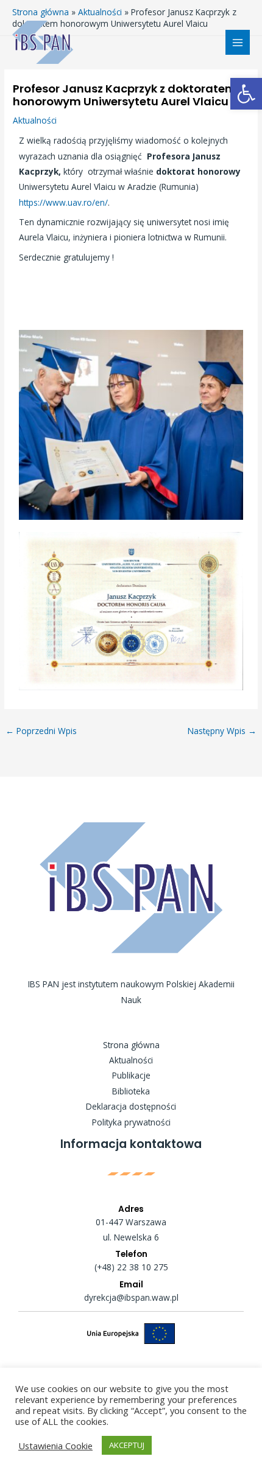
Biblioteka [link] (131, 1091)
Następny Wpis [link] (222, 731)
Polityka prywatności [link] (131, 1122)
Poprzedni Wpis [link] (41, 731)
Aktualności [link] (35, 120)
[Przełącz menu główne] (237, 42)
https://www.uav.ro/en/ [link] (63, 202)
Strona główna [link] (131, 1045)
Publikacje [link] (131, 1075)
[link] (246, 94)
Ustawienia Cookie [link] (55, 1445)
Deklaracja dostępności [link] (131, 1106)
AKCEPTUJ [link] (126, 1445)
